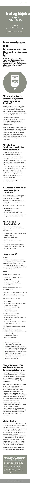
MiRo (22, 481)
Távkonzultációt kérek (15, 31)
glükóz (21, 108)
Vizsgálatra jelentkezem (14, 26)
